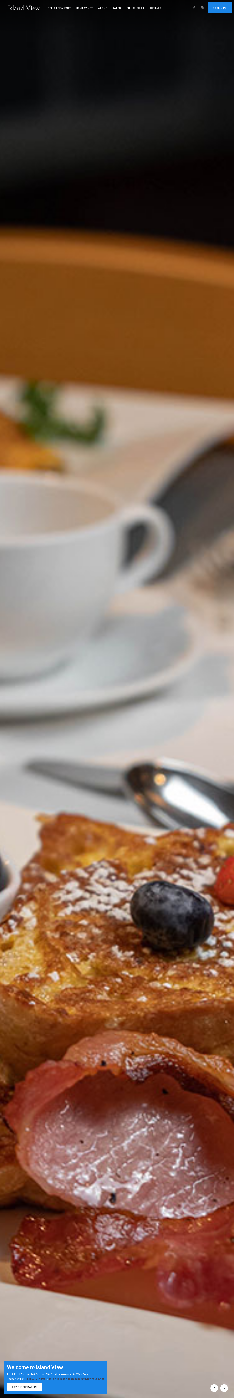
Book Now (219, 7)
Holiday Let (84, 7)
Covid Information (24, 1386)
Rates (117, 7)
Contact (156, 7)
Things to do (135, 7)
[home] (23, 8)
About (102, 7)
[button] (214, 1388)
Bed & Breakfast (59, 7)
